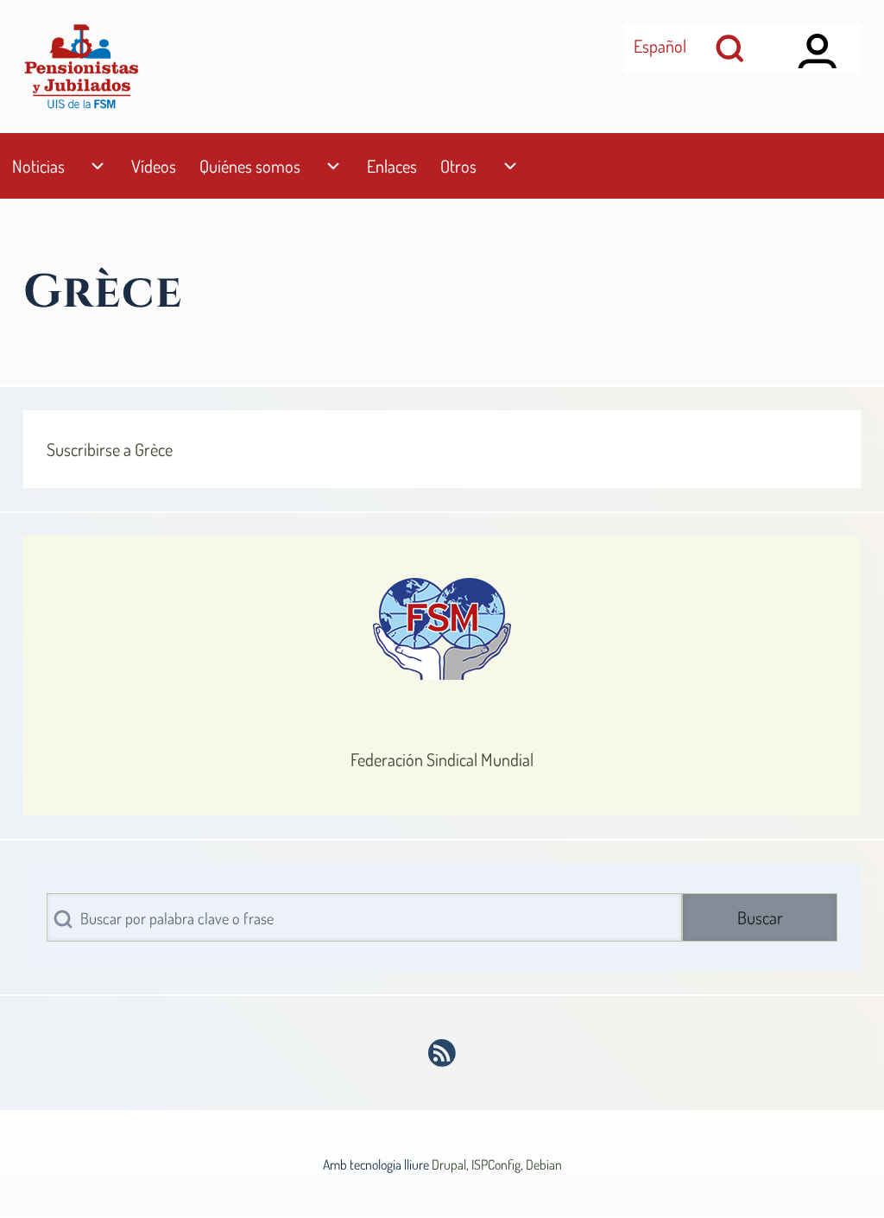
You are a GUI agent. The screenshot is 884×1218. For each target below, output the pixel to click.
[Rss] (442, 1053)
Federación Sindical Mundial (442, 759)
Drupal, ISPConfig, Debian (497, 1164)
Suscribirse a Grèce (110, 449)
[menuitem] (38, 166)
